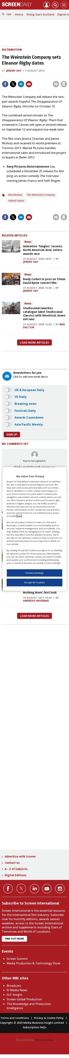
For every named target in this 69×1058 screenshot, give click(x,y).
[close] (37, 81)
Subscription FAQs (34, 1027)
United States (16, 200)
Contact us (12, 863)
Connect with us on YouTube (47, 888)
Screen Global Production (24, 999)
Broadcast (14, 986)
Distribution (12, 49)
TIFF (8, 14)
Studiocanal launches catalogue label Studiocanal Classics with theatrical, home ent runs (44, 313)
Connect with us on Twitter (21, 888)
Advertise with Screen (20, 856)
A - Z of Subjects (16, 869)
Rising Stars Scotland (40, 14)
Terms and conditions (14, 1018)
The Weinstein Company (41, 194)
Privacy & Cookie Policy (49, 1018)
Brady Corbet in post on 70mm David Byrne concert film (44, 281)
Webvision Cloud (44, 1039)
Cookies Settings (34, 572)
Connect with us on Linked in (34, 888)
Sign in (18, 76)
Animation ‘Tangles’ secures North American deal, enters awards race (42, 250)
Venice (19, 14)
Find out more (14, 938)
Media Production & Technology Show (33, 963)
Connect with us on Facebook (8, 888)
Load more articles (34, 342)
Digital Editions (15, 875)
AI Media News (17, 990)
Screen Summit (17, 959)
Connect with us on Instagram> (60, 888)
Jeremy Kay (14, 70)
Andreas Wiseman (36, 600)
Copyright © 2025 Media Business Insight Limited (32, 1022)
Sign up (12, 434)
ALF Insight (14, 995)
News (27, 241)
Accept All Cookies (34, 582)
